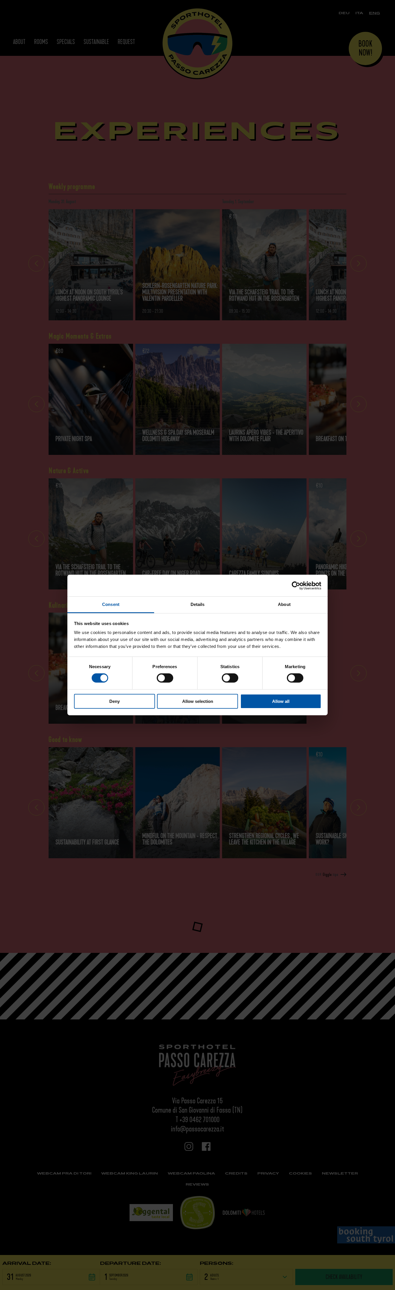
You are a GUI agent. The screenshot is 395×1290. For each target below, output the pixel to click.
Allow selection (197, 701)
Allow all (280, 701)
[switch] (165, 678)
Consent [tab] (110, 604)
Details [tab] (198, 604)
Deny (114, 701)
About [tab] (284, 604)
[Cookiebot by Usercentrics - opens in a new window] (296, 585)
